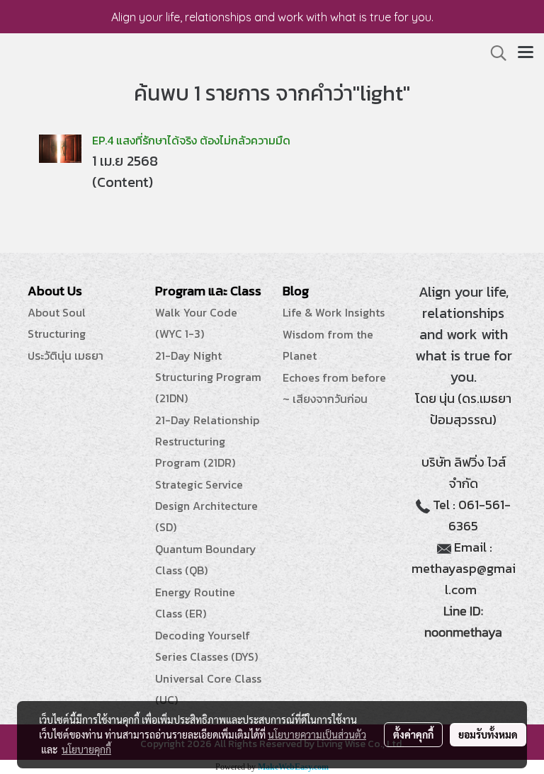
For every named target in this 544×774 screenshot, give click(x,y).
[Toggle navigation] (525, 53)
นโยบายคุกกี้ (86, 749)
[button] (494, 53)
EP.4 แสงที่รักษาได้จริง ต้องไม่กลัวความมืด (191, 140)
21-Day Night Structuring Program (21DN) (208, 376)
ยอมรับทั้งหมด (488, 734)
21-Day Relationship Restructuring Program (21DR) (207, 441)
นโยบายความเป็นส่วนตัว (317, 734)
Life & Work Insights (334, 312)
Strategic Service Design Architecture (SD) (206, 505)
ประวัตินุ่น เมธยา (65, 355)
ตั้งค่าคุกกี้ (413, 734)
